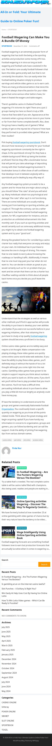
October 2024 (8, 668)
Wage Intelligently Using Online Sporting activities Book (31, 535)
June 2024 (6, 686)
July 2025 (6, 627)
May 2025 (6, 636)
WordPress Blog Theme (21, 741)
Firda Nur (16, 448)
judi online (17, 440)
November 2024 (9, 663)
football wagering (38, 336)
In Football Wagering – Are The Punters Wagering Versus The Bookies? (32, 474)
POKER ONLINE (9, 711)
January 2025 (7, 654)
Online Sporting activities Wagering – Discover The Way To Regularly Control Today (31, 506)
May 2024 (6, 691)
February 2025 (8, 650)
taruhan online (38, 440)
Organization (8, 409)
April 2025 (6, 640)
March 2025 (7, 645)
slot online (26, 440)
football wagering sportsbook (26, 142)
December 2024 (9, 659)
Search (5, 560)
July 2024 (6, 682)
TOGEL (5, 729)
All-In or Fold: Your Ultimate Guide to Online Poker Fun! (20, 16)
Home (4, 30)
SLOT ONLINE (8, 720)
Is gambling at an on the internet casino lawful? (23, 584)
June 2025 (6, 631)
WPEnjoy (35, 741)
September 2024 (9, 672)
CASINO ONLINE (9, 702)
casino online (7, 440)
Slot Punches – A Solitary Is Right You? (19, 588)
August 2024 (7, 677)
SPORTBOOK (12, 30)
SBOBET (5, 716)
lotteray (5, 707)
